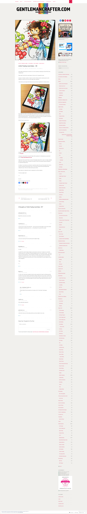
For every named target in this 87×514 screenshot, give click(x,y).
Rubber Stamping (61, 375)
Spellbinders (61, 95)
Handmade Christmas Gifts (63, 245)
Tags (60, 386)
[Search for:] (63, 68)
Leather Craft (60, 268)
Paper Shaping (61, 368)
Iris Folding (60, 345)
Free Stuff (60, 222)
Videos (59, 421)
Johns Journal (60, 266)
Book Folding (62, 356)
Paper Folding (61, 354)
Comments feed (60, 503)
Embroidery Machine (62, 125)
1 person (23, 241)
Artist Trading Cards (23, 63)
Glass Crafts (60, 231)
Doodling (61, 157)
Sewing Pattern (61, 206)
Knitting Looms (61, 185)
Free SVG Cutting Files (61, 208)
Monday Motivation (62, 227)
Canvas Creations (61, 280)
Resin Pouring (60, 400)
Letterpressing (61, 347)
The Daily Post (60, 414)
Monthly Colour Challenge (62, 296)
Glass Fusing (61, 234)
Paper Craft (41, 63)
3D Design (60, 109)
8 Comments (40, 68)
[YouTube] (65, 20)
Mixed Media (60, 275)
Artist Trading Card (62, 428)
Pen (59, 155)
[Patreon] (63, 20)
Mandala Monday (61, 437)
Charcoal (60, 146)
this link (21, 153)
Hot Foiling (60, 340)
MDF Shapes (61, 463)
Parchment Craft (61, 370)
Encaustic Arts (61, 148)
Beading (60, 259)
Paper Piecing (61, 192)
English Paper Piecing (62, 176)
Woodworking (60, 458)
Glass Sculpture (61, 236)
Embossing (61, 333)
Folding (60, 180)
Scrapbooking (61, 377)
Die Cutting (61, 331)
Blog (21, 1)
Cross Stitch (61, 301)
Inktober (60, 224)
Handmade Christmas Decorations (64, 243)
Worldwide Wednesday (62, 456)
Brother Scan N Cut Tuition (38, 1)
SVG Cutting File (60, 407)
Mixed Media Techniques (63, 289)
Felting (60, 178)
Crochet (60, 173)
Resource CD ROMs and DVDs (63, 127)
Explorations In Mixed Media (62, 169)
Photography (60, 391)
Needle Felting (61, 190)
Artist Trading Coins (62, 319)
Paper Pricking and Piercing (63, 363)
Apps (60, 113)
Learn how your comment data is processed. (41, 331)
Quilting (60, 197)
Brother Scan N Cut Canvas (63, 88)
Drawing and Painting (61, 141)
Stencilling (60, 382)
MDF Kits (60, 287)
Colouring (30, 63)
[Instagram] (68, 20)
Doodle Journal (60, 139)
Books (59, 79)
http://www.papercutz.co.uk (26, 157)
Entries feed (60, 501)
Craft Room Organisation (62, 102)
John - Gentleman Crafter (31, 68)
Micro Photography (62, 393)
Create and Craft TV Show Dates (64, 220)
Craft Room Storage (62, 104)
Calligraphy (60, 97)
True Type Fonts (61, 132)
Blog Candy (61, 217)
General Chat (60, 213)
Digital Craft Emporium (62, 120)
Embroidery (61, 303)
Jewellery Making (61, 257)
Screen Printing (61, 201)
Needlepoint (60, 298)
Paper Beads (61, 349)
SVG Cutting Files (27, 1)
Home (17, 1)
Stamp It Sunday (61, 444)
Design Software (61, 116)
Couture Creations (62, 90)
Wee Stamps (30, 189)
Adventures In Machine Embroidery (63, 74)
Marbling (59, 271)
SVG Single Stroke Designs (62, 409)
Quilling (60, 372)
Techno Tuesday (61, 451)
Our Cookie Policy (20, 512)
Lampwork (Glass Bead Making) (64, 238)
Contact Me (48, 1)
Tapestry (60, 305)
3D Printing (61, 111)
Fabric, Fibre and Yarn (61, 171)
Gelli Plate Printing (62, 282)
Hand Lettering (61, 419)
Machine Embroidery (62, 187)
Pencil (60, 162)
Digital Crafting (60, 106)
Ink (59, 150)
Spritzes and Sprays (62, 379)
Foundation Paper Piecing (63, 183)
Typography (60, 416)
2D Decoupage (61, 310)
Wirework (60, 264)
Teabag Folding (61, 389)
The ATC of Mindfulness (62, 412)
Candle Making (61, 250)
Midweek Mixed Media (61, 273)
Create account (60, 496)
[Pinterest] (70, 20)
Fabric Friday (61, 430)
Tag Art (60, 384)
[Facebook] (60, 20)
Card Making (61, 324)
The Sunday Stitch (62, 453)
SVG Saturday (61, 449)
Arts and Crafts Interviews (63, 215)
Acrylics (60, 143)
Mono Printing (61, 291)
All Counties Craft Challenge (62, 76)
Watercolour (61, 164)
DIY (59, 254)
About (54, 1)
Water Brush (25, 189)
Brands (59, 81)
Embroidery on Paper (62, 335)
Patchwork (60, 194)
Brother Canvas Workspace (63, 83)
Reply (51, 223)
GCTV (60, 435)
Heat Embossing (61, 338)
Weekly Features (61, 423)
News (60, 229)
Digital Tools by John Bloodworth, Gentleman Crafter (67, 135)
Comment (48, 329)
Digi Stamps (36, 63)
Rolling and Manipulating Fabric (64, 199)
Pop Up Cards (62, 326)
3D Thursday (61, 426)
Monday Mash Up (61, 442)
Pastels (60, 153)
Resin (60, 261)
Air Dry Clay (61, 398)
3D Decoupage (61, 312)
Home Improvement (61, 252)
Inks (59, 342)
